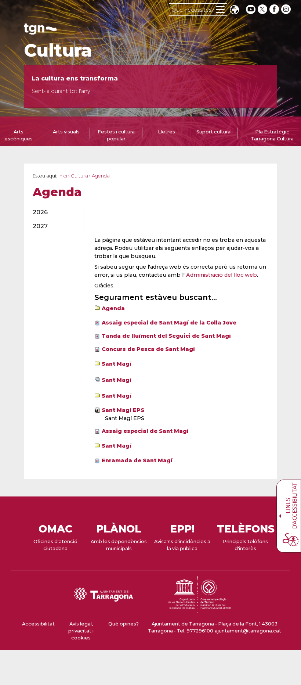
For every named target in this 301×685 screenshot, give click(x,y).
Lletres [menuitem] (166, 132)
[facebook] (275, 9)
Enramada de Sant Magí (137, 460)
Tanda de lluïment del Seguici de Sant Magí (166, 336)
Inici (62, 176)
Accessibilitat (38, 624)
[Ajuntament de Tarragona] (40, 31)
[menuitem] (54, 212)
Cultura (58, 50)
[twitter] (263, 9)
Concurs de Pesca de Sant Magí (148, 349)
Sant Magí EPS (123, 410)
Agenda (113, 308)
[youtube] (250, 9)
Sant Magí (116, 364)
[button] (234, 10)
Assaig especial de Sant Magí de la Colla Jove (169, 322)
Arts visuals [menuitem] (66, 132)
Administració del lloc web (221, 275)
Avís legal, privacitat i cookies (81, 631)
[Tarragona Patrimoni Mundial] (199, 609)
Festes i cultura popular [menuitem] (116, 135)
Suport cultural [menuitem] (214, 132)
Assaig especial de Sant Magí (145, 431)
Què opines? (123, 624)
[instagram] (287, 9)
